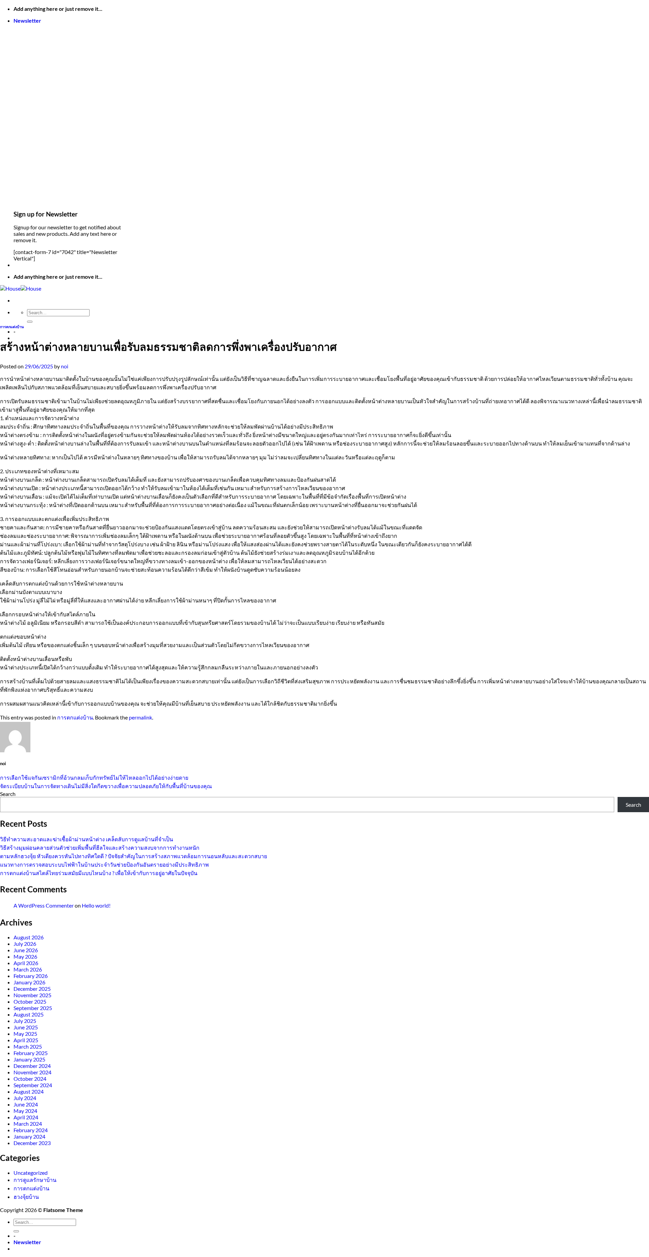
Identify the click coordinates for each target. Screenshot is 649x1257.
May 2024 (25, 1110)
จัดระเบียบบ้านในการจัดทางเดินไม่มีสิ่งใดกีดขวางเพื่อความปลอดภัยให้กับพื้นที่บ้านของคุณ (106, 786)
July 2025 (25, 1021)
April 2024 (26, 1117)
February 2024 (31, 1130)
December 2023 (32, 1143)
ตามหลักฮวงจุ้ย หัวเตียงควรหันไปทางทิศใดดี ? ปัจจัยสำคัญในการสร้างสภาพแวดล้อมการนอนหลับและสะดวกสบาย (133, 856)
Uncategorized (31, 1172)
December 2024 (32, 1065)
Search (8, 794)
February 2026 (31, 976)
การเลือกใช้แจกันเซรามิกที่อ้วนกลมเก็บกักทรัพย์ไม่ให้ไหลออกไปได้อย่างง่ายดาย (94, 777)
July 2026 (25, 943)
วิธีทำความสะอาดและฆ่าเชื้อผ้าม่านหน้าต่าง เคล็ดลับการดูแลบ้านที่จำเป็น (86, 839)
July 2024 (25, 1098)
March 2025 (28, 1046)
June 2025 (26, 1027)
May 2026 (25, 956)
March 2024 (28, 1123)
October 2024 (30, 1078)
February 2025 (31, 1053)
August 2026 (29, 937)
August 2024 (29, 1091)
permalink (140, 717)
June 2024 (26, 1104)
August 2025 (29, 1014)
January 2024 (29, 1136)
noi (64, 366)
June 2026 (26, 950)
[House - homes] (20, 288)
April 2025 (26, 1040)
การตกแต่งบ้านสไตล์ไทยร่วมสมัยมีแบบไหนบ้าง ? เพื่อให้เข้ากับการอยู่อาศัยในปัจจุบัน (98, 873)
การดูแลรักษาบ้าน (35, 1179)
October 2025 (30, 1001)
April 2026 (26, 963)
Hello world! (96, 905)
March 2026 (28, 969)
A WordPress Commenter (44, 905)
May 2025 (25, 1033)
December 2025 (32, 988)
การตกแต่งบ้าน (12, 326)
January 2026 (29, 982)
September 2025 (33, 1008)
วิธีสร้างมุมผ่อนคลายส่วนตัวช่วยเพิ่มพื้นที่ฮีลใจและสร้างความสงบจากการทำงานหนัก (99, 847)
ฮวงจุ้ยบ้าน (26, 1196)
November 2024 (32, 1072)
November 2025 (32, 995)
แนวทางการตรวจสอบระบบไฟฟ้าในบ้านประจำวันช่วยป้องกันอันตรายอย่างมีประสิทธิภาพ (104, 864)
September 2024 (33, 1085)
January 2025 (29, 1059)
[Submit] (29, 322)
